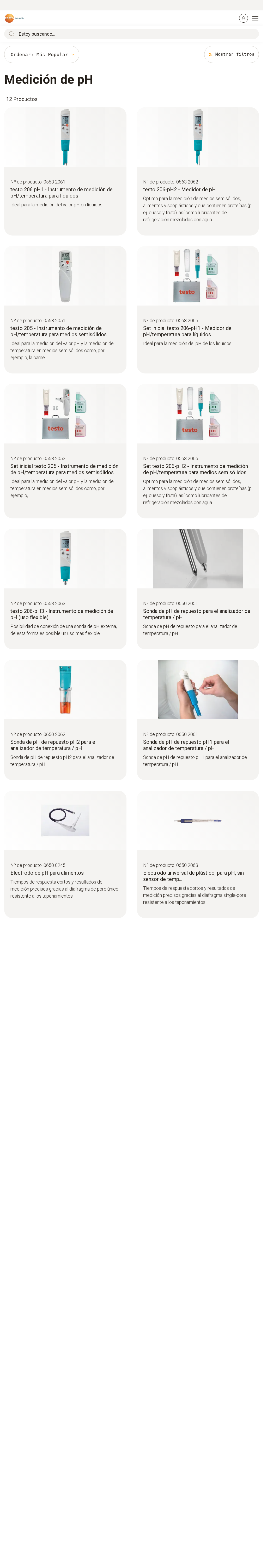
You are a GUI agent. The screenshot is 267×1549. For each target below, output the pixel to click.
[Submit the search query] (10, 34)
